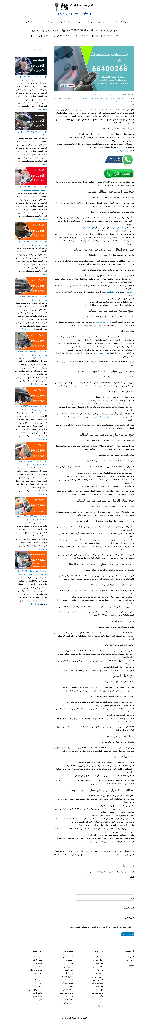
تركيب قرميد (37, 993)
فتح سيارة (98, 94)
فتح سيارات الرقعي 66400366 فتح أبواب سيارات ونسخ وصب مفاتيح (33, 188)
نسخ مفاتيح (119, 101)
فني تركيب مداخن (35, 970)
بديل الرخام (68, 1003)
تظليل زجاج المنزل (35, 989)
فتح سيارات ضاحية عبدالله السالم (92, 98)
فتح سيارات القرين (47, 22)
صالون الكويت (67, 967)
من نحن (131, 965)
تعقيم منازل (68, 973)
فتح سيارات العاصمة (123, 22)
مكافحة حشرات (97, 967)
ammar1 (126, 94)
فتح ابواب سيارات (107, 98)
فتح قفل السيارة (66, 98)
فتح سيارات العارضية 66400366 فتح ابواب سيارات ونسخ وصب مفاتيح (33, 243)
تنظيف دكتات (68, 980)
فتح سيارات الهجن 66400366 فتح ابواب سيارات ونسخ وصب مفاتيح (31, 517)
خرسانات (69, 960)
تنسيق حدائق (68, 999)
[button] (115, 22)
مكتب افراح (68, 963)
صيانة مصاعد (98, 1003)
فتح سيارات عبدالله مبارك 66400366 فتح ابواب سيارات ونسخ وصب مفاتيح (32, 572)
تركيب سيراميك (97, 993)
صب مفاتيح (116, 98)
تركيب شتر (99, 999)
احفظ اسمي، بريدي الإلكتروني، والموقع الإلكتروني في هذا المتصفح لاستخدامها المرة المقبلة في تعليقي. (100, 927)
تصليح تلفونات (37, 963)
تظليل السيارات (67, 989)
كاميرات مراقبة (97, 983)
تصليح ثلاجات (37, 960)
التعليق (131, 877)
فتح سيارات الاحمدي (86, 22)
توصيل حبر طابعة (35, 996)
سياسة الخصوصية (127, 961)
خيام (40, 999)
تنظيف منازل (68, 957)
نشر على (114, 94)
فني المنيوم (38, 973)
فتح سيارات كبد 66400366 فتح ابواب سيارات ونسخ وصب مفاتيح (32, 462)
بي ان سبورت (98, 960)
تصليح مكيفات (37, 980)
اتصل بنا (131, 957)
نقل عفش (99, 986)
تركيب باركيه (98, 996)
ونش (40, 983)
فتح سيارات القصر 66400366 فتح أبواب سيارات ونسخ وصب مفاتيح (31, 133)
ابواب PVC (99, 1006)
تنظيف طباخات (67, 983)
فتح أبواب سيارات (105, 417)
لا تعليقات (131, 105)
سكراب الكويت (29, 22)
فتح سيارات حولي (105, 22)
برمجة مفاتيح (124, 98)
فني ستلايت (98, 957)
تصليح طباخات (67, 986)
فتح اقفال (99, 970)
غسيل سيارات (37, 976)
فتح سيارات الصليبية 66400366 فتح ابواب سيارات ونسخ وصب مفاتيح (33, 407)
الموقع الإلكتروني (129, 918)
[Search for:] (31, 49)
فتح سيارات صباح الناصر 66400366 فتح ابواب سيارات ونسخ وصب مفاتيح (31, 353)
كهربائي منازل (98, 980)
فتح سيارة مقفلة (76, 98)
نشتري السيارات (67, 976)
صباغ (40, 986)
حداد (40, 967)
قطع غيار (39, 1003)
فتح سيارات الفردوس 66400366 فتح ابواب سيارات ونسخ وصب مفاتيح (32, 298)
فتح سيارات (98, 989)
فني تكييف (69, 970)
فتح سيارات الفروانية (66, 22)
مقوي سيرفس (97, 976)
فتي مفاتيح (126, 101)
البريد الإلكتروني (128, 908)
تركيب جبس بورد (66, 993)
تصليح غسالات (37, 957)
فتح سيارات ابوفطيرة (124, 150)
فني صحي (99, 973)
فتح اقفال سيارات (117, 228)
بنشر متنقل (99, 963)
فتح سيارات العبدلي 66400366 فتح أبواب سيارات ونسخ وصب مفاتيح (33, 78)
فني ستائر (69, 996)
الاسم (131, 898)
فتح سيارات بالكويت (100, 322)
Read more (42, 109)
